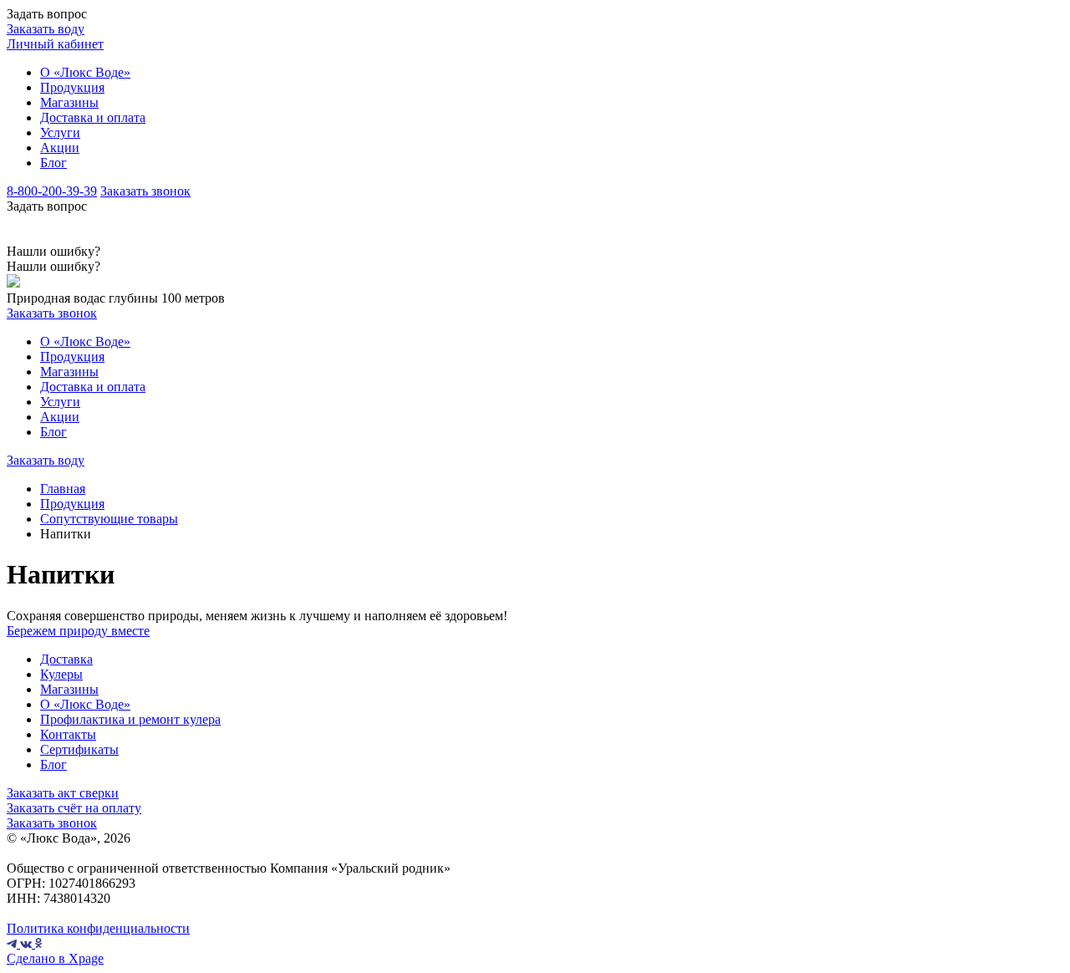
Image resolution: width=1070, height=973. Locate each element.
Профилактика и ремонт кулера (130, 719)
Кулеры (61, 674)
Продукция (72, 87)
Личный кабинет (55, 44)
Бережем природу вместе (78, 631)
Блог (53, 162)
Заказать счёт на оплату (74, 808)
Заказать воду (45, 29)
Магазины (69, 102)
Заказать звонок (145, 191)
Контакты (68, 734)
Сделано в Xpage (55, 958)
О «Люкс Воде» (85, 72)
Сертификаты (79, 749)
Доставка (66, 659)
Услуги (60, 132)
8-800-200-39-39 (52, 191)
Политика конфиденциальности (98, 928)
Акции (59, 147)
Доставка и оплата (92, 117)
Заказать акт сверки (63, 793)
